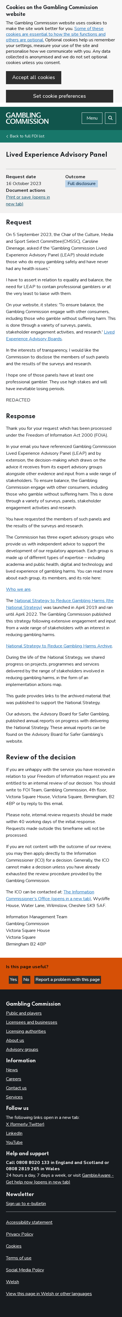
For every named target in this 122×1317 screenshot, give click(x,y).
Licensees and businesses (31, 1022)
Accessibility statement (29, 1222)
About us (15, 1040)
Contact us (16, 1088)
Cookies (14, 1246)
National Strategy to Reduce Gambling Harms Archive (59, 646)
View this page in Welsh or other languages (49, 1294)
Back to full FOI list (27, 136)
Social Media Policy (25, 1270)
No (26, 979)
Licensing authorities (26, 1031)
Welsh (12, 1282)
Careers (13, 1079)
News (12, 1070)
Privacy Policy (19, 1234)
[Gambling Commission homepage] (27, 122)
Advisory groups (22, 1049)
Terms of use (18, 1258)
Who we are (18, 589)
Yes (14, 979)
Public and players (24, 1013)
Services (14, 1097)
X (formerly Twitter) (25, 1124)
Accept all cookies (33, 77)
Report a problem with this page (67, 979)
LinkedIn (14, 1133)
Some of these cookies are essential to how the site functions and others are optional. (56, 34)
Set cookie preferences (59, 96)
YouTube (14, 1142)
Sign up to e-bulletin (26, 1204)
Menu (92, 118)
